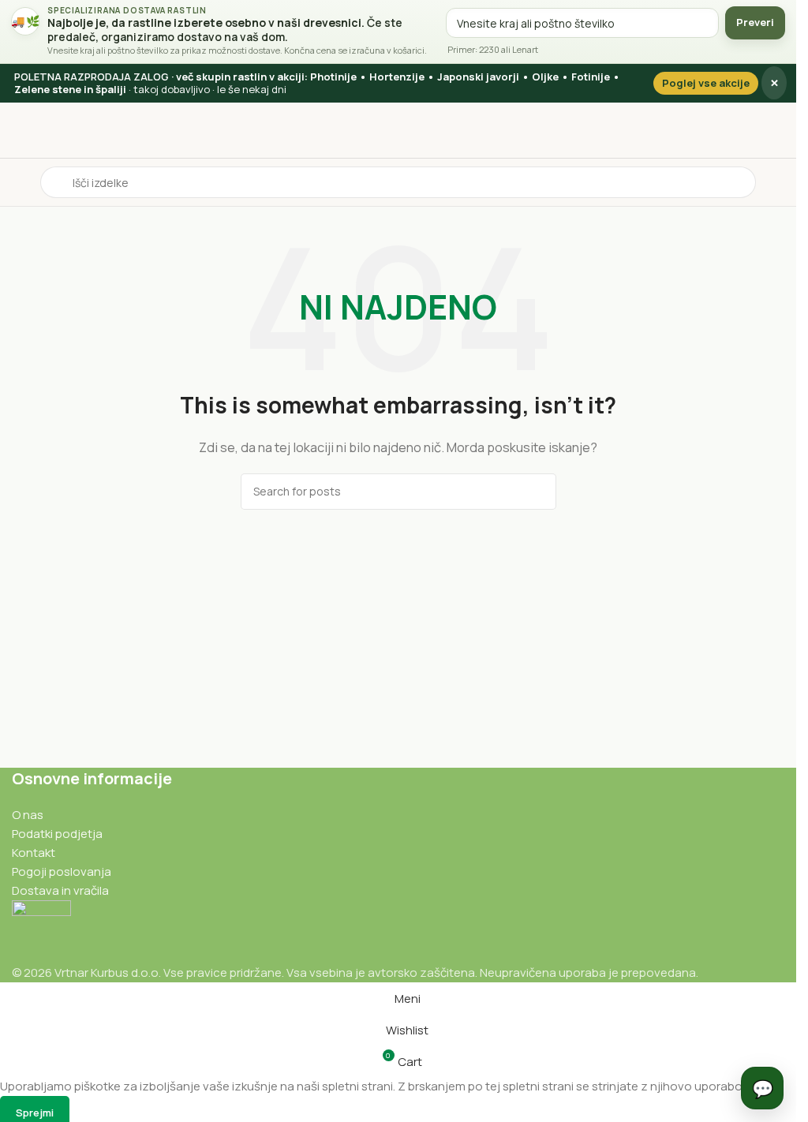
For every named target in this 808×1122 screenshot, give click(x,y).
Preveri (755, 22)
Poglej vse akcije (706, 83)
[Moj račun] (778, 182)
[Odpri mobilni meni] (18, 182)
